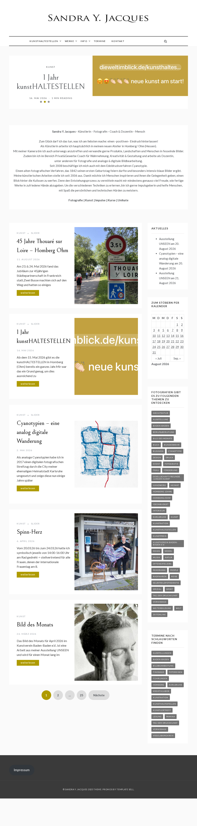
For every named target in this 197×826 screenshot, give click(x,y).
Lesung (157, 716)
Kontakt (118, 41)
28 (172, 347)
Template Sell (125, 789)
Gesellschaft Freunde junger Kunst (166, 477)
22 (177, 341)
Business (158, 451)
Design (157, 457)
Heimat (175, 485)
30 (182, 347)
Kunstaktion (160, 697)
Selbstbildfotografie (166, 583)
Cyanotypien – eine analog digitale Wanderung (38, 432)
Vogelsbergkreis (163, 735)
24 (154, 347)
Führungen (160, 678)
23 (182, 341)
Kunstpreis (159, 536)
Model (168, 551)
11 (158, 335)
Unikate (123, 200)
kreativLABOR (161, 691)
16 (182, 335)
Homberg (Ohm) (162, 491)
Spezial (157, 589)
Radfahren (160, 576)
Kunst (50, 66)
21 (172, 341)
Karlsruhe (159, 517)
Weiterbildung (162, 608)
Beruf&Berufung (163, 432)
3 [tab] (49, 102)
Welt (178, 608)
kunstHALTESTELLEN (44, 41)
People (174, 570)
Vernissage (160, 602)
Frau (156, 470)
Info (84, 41)
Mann (156, 551)
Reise (174, 576)
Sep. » (177, 358)
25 (81, 695)
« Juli (158, 358)
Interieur (159, 510)
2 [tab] (45, 102)
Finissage (158, 672)
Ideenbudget (161, 504)
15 (177, 335)
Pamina (170, 716)
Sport (169, 589)
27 (168, 347)
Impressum (22, 770)
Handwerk (159, 485)
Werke (69, 41)
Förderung (171, 470)
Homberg (158, 685)
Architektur (160, 413)
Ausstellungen (162, 653)
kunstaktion (160, 523)
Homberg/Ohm (162, 498)
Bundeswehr (172, 445)
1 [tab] (41, 102)
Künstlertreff (162, 710)
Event (156, 464)
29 (177, 347)
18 (158, 341)
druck (169, 457)
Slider (35, 233)
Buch (156, 445)
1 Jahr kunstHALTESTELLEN (51, 82)
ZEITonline (159, 614)
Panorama (159, 570)
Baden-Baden (161, 426)
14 (172, 335)
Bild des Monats (35, 624)
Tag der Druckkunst (165, 595)
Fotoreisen (175, 672)
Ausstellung (160, 419)
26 (163, 347)
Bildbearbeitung (163, 666)
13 (168, 335)
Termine (100, 41)
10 (154, 335)
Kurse (112, 200)
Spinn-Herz (29, 531)
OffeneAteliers (162, 564)
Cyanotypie (175, 451)
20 (168, 341)
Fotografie (75, 200)
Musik (156, 557)
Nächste (99, 695)
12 (163, 335)
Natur (168, 557)
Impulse (100, 200)
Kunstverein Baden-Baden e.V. (165, 543)
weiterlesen (28, 292)
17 (154, 341)
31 (154, 352)
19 (163, 341)
